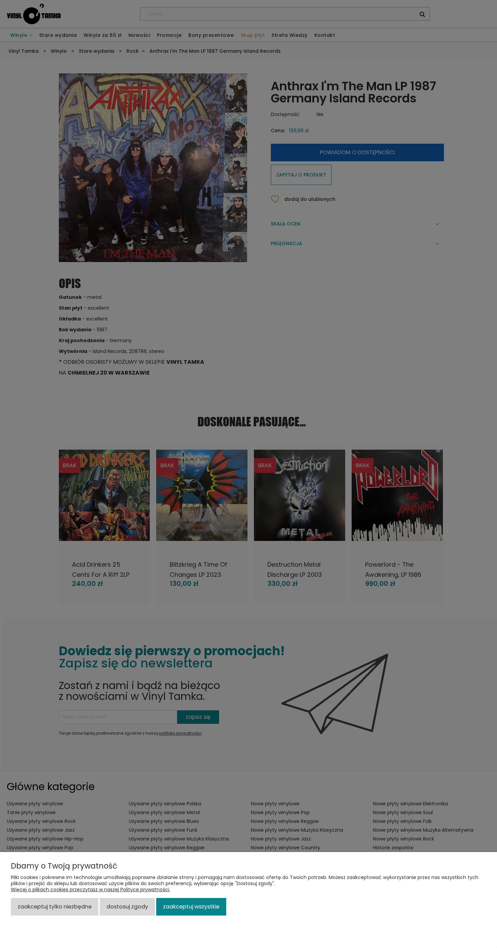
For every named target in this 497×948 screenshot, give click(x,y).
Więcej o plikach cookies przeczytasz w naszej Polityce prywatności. (90, 889)
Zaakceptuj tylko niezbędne (55, 906)
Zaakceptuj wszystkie (191, 906)
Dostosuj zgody (127, 906)
